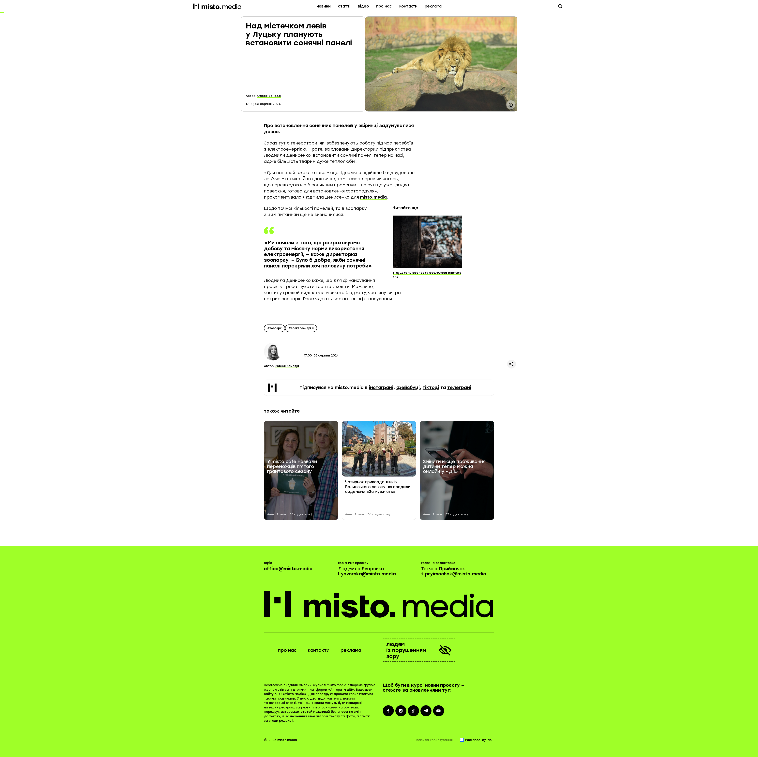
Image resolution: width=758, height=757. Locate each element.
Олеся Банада (269, 96)
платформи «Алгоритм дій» (331, 689)
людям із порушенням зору (406, 650)
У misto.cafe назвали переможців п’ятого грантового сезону (292, 466)
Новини (323, 6)
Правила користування (434, 740)
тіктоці (431, 387)
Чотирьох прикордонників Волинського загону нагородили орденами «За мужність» (377, 487)
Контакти (408, 6)
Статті (344, 6)
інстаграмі (381, 387)
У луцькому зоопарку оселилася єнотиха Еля (427, 275)
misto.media (373, 197)
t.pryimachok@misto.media (453, 574)
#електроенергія (301, 328)
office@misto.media (288, 568)
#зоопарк (274, 328)
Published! (473, 740)
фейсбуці (408, 387)
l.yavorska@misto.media (367, 574)
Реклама (433, 6)
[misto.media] (379, 604)
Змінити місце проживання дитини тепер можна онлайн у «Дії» (454, 466)
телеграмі (459, 387)
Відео (363, 6)
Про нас (384, 6)
